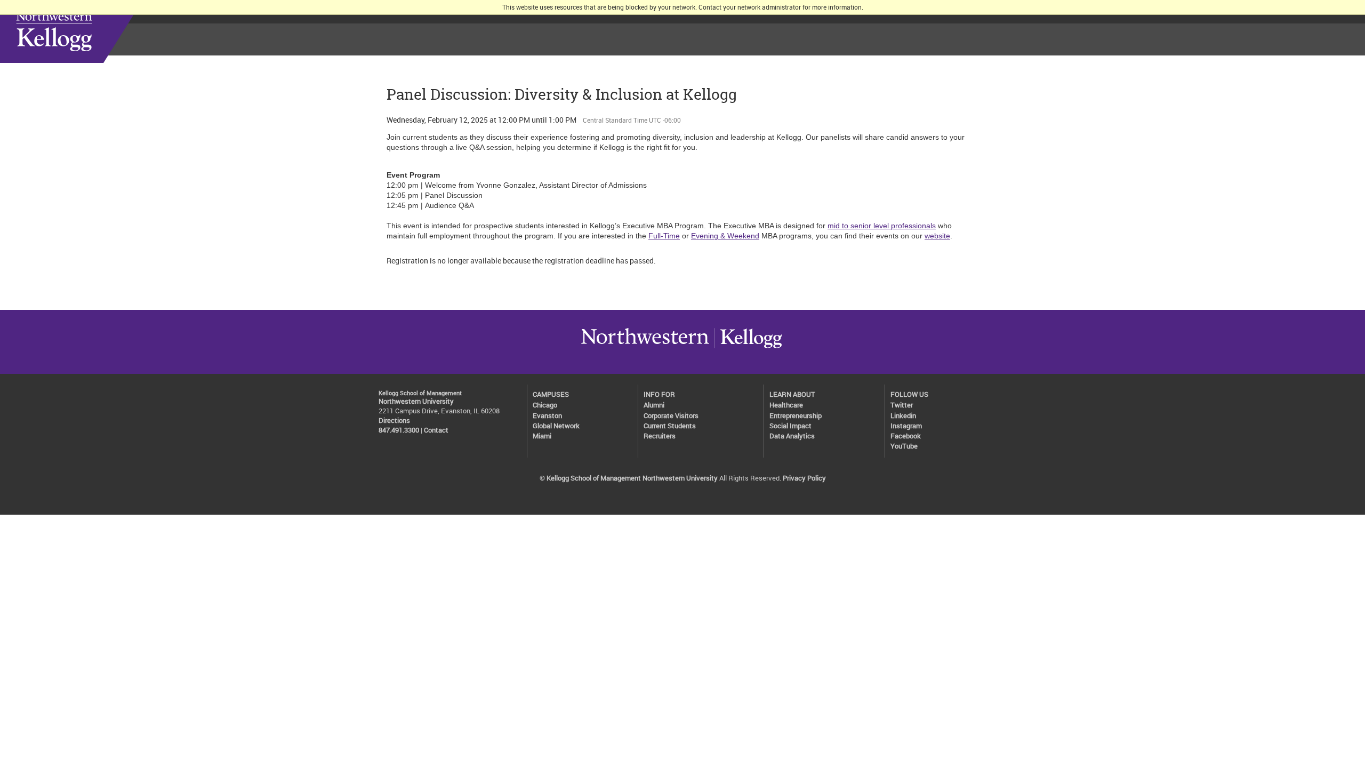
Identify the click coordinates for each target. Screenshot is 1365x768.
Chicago (545, 405)
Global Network (556, 425)
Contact (436, 430)
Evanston (547, 415)
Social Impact (790, 425)
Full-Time (664, 235)
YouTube (904, 446)
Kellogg (748, 347)
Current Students (670, 425)
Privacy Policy (804, 478)
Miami (542, 436)
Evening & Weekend (725, 235)
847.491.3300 (399, 430)
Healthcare (786, 405)
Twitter (901, 405)
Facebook (905, 436)
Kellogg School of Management (85, 31)
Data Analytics (792, 436)
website (937, 235)
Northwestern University (645, 347)
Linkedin (903, 415)
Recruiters (660, 436)
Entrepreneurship (795, 415)
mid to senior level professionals (882, 225)
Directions (394, 420)
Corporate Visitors (671, 415)
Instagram (906, 425)
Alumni (654, 405)
